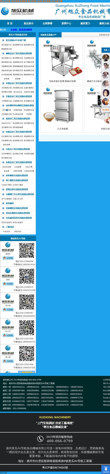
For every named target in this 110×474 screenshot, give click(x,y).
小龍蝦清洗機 (29, 171)
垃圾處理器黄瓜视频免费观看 (19, 218)
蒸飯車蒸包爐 (6, 70)
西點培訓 (17, 231)
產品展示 (29, 23)
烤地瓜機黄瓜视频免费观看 (18, 213)
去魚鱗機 (17, 167)
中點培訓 (6, 231)
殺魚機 (6, 171)
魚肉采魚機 (6, 167)
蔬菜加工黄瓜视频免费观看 (18, 118)
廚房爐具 (10, 203)
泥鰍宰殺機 (17, 171)
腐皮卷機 (6, 145)
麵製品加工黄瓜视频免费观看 (19, 53)
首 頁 (9, 23)
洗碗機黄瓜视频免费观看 (17, 208)
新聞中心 (66, 23)
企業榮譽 (47, 23)
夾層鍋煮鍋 (17, 110)
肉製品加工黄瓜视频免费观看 (19, 132)
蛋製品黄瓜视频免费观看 (17, 189)
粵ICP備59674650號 (55, 467)
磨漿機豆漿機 (6, 92)
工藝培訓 (10, 227)
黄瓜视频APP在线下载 (16, 40)
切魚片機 (28, 167)
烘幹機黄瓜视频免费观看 (17, 175)
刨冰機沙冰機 (18, 154)
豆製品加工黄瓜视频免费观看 (19, 96)
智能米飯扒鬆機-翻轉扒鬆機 (62, 81)
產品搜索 (105, 110)
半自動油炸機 (18, 114)
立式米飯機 (62, 128)
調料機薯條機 (18, 127)
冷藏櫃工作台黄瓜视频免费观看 (20, 194)
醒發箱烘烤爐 (29, 66)
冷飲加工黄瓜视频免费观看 (18, 149)
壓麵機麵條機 (18, 66)
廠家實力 (85, 23)
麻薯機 (17, 79)
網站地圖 (3, 473)
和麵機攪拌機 (6, 66)
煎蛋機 (29, 114)
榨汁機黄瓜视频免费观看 (17, 180)
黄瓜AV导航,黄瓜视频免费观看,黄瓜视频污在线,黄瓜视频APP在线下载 (31, 1)
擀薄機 (6, 79)
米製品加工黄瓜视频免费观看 (19, 83)
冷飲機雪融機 (29, 154)
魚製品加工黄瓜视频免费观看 (19, 162)
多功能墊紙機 (6, 75)
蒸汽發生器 (17, 92)
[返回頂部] (105, 466)
